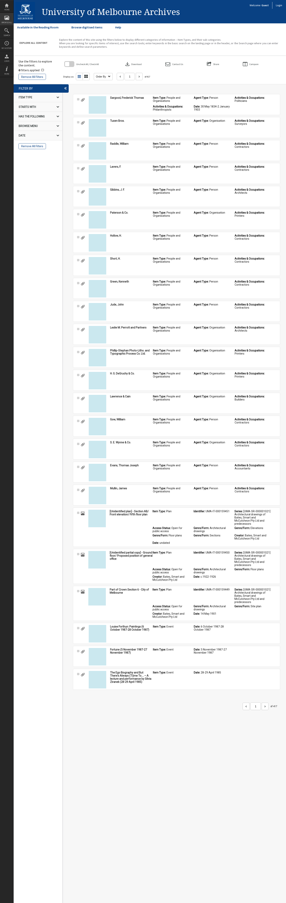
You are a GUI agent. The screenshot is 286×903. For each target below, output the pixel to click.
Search (7, 35)
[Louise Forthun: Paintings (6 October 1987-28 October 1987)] (97, 633)
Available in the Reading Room (38, 27)
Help (118, 27)
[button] (174, 64)
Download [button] (133, 64)
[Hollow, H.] (97, 243)
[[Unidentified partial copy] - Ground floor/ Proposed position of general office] (97, 560)
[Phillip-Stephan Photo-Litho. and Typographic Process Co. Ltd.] (97, 357)
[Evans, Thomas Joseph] (97, 472)
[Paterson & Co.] (97, 220)
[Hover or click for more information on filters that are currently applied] (42, 70)
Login (6, 61)
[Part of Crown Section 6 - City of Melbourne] (97, 597)
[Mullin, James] (97, 495)
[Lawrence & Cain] (97, 403)
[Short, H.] (97, 266)
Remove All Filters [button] (32, 76)
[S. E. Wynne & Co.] (97, 449)
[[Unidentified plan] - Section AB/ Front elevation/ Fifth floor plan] (97, 518)
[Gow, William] (97, 426)
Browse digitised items (86, 27)
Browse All (7, 22)
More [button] (6, 74)
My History (7, 48)
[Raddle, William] (97, 151)
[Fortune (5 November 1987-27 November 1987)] (97, 656)
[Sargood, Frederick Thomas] (97, 105)
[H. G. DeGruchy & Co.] (97, 380)
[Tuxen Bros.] (97, 128)
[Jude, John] (97, 311)
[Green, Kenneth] (97, 288)
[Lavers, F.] (97, 174)
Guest (265, 5)
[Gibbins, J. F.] (97, 197)
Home (6, 9)
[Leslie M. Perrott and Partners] (97, 334)
